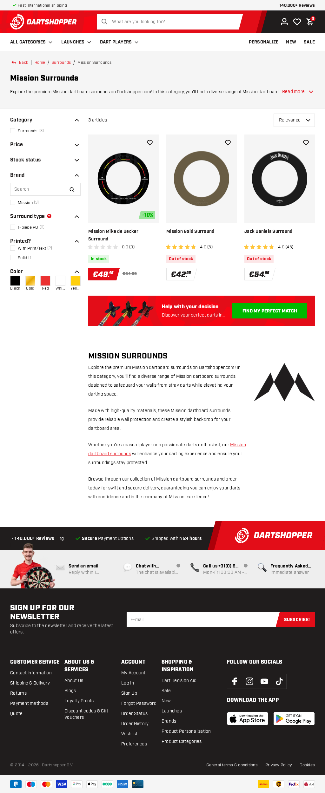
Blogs (70, 690)
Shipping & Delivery (30, 683)
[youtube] (264, 681)
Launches (73, 42)
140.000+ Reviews (297, 5)
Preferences (134, 744)
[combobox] (171, 22)
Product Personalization (186, 731)
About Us (73, 680)
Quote (16, 713)
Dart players (116, 42)
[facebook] (234, 681)
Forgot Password (138, 703)
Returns (18, 693)
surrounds (61, 62)
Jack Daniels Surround (268, 231)
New (166, 701)
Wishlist (129, 734)
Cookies (307, 765)
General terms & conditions (232, 765)
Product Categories (182, 741)
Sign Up (129, 693)
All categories (28, 42)
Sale (166, 690)
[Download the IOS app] (248, 719)
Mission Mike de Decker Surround (113, 235)
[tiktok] (279, 681)
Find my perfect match (269, 311)
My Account (133, 673)
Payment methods (29, 703)
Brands (169, 721)
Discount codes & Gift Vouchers (86, 714)
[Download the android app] (294, 719)
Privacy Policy (278, 765)
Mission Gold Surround (190, 231)
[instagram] (249, 681)
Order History (135, 723)
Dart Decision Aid (179, 680)
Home (40, 62)
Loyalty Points (79, 701)
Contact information (31, 673)
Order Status (134, 713)
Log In (127, 683)
